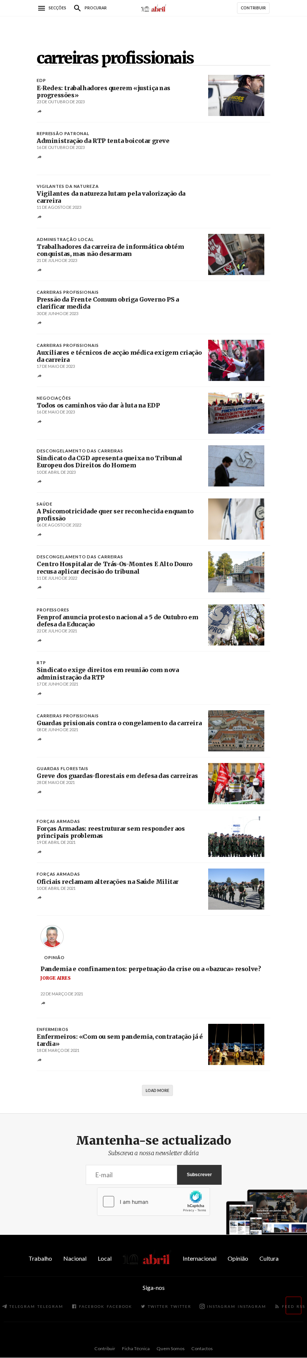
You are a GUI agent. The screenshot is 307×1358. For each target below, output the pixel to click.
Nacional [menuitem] (74, 1258)
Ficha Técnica (136, 1348)
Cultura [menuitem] (269, 1258)
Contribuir (104, 1348)
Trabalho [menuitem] (40, 1258)
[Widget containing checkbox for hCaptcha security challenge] (153, 1201)
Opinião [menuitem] (238, 1258)
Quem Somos (170, 1348)
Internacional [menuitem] (199, 1258)
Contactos (202, 1348)
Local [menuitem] (105, 1258)
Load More (157, 1090)
